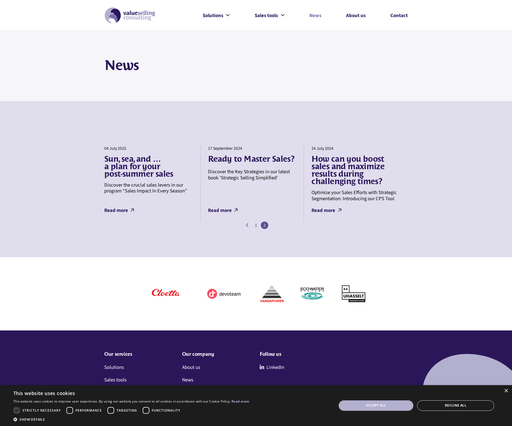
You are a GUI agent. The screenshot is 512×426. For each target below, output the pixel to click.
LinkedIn (275, 367)
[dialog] (256, 405)
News (315, 15)
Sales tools (270, 16)
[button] (131, 419)
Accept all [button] (376, 405)
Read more (116, 210)
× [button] (506, 391)
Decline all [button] (455, 405)
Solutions (216, 16)
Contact (399, 15)
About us (356, 15)
